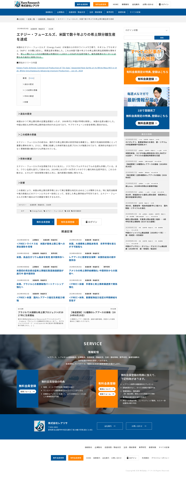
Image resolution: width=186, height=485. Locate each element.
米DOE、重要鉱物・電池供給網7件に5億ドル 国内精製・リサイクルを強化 (147, 206)
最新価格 (147, 172)
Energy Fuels (37, 211)
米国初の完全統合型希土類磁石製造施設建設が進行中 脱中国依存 (40, 272)
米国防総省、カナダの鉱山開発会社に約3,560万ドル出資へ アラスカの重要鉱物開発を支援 (146, 154)
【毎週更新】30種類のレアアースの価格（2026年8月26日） (146, 165)
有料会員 (75, 457)
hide (32, 78)
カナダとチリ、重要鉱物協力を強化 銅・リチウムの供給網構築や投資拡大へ (146, 143)
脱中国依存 (77, 211)
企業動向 (60, 12)
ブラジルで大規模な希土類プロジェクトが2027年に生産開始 (40, 314)
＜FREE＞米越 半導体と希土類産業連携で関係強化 (93, 285)
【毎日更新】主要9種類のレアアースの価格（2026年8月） (146, 176)
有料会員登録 (100, 4)
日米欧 (51, 29)
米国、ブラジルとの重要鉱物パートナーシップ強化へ (40, 285)
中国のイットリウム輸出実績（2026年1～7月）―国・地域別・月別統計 (146, 233)
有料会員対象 (158, 161)
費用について (105, 389)
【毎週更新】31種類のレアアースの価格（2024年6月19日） (93, 314)
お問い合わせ (137, 426)
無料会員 (58, 457)
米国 (68, 211)
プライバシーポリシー (160, 458)
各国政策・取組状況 (77, 12)
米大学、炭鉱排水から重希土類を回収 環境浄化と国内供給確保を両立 (146, 195)
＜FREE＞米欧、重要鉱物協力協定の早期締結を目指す (93, 299)
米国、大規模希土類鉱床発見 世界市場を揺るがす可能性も (92, 245)
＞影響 (25, 102)
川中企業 (153, 192)
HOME (88, 458)
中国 (140, 214)
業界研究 (110, 12)
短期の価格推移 (149, 161)
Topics (147, 216)
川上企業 (159, 150)
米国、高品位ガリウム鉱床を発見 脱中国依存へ (40, 257)
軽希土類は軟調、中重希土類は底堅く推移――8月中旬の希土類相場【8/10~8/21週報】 (146, 220)
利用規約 (145, 458)
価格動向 (49, 12)
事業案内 (96, 458)
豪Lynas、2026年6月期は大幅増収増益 (142, 186)
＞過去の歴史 (28, 84)
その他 (140, 139)
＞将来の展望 (28, 96)
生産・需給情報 (95, 12)
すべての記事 (135, 12)
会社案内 (108, 426)
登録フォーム (25, 391)
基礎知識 (121, 12)
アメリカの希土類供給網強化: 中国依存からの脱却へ (93, 272)
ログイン (165, 4)
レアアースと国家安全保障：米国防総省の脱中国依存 (92, 258)
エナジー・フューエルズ (54, 211)
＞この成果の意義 (30, 90)
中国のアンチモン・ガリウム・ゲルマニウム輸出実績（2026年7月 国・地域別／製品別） (146, 247)
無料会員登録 (82, 4)
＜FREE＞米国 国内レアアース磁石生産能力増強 (41, 299)
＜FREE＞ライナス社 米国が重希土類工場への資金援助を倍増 (41, 245)
